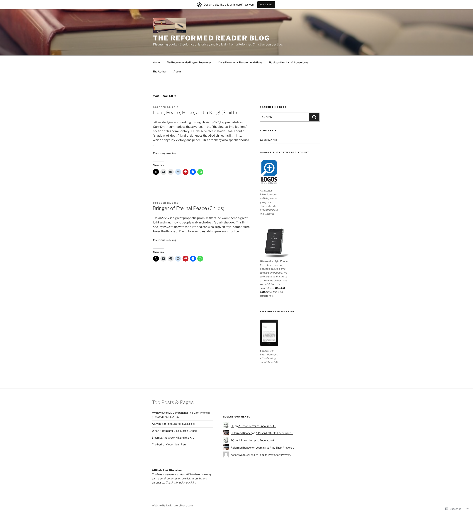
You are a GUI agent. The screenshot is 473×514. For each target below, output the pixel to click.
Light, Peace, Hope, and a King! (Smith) (195, 112)
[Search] (314, 117)
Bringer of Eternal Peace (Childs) (188, 208)
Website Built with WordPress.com (172, 505)
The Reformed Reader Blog (211, 38)
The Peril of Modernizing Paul (169, 444)
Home (156, 62)
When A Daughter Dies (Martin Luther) (174, 430)
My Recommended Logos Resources (189, 62)
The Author (159, 71)
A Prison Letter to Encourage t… (257, 426)
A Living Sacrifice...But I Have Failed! (173, 423)
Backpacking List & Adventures (288, 62)
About (177, 71)
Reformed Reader (241, 433)
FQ (232, 426)
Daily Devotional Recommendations (240, 62)
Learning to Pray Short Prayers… (275, 447)
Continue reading (164, 153)
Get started (266, 4)
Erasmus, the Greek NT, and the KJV (173, 437)
